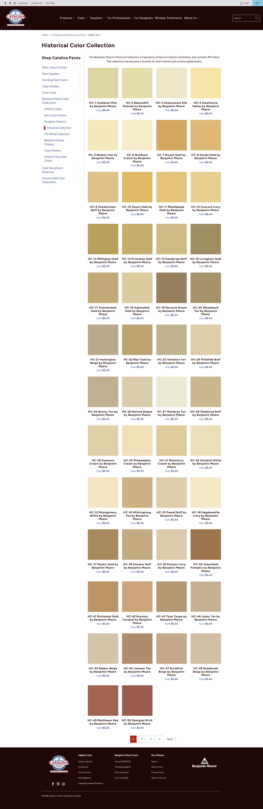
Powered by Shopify (72, 796)
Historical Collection (59, 128)
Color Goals (49, 92)
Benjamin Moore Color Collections (55, 100)
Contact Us (37, 3)
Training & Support (123, 767)
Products (66, 18)
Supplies (96, 18)
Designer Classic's (55, 121)
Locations (23, 3)
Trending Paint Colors (55, 80)
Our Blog (50, 3)
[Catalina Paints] (15, 18)
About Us (191, 18)
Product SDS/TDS (123, 761)
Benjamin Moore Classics (54, 142)
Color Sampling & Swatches (52, 170)
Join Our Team (84, 772)
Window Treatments (168, 18)
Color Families (50, 86)
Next (170, 739)
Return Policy (157, 767)
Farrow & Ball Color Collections (53, 180)
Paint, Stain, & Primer (54, 67)
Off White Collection (57, 134)
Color (81, 18)
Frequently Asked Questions (90, 783)
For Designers (143, 18)
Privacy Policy (157, 772)
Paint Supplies (50, 73)
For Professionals (119, 18)
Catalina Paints (55, 796)
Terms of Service (158, 778)
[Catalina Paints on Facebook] (5, 3)
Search (154, 761)
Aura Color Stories (55, 115)
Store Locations (85, 761)
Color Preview (52, 150)
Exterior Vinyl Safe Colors (55, 158)
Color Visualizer (121, 778)
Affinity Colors (53, 109)
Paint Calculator (122, 772)
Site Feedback (84, 778)
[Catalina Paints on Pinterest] (10, 3)
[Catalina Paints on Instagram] (14, 3)
